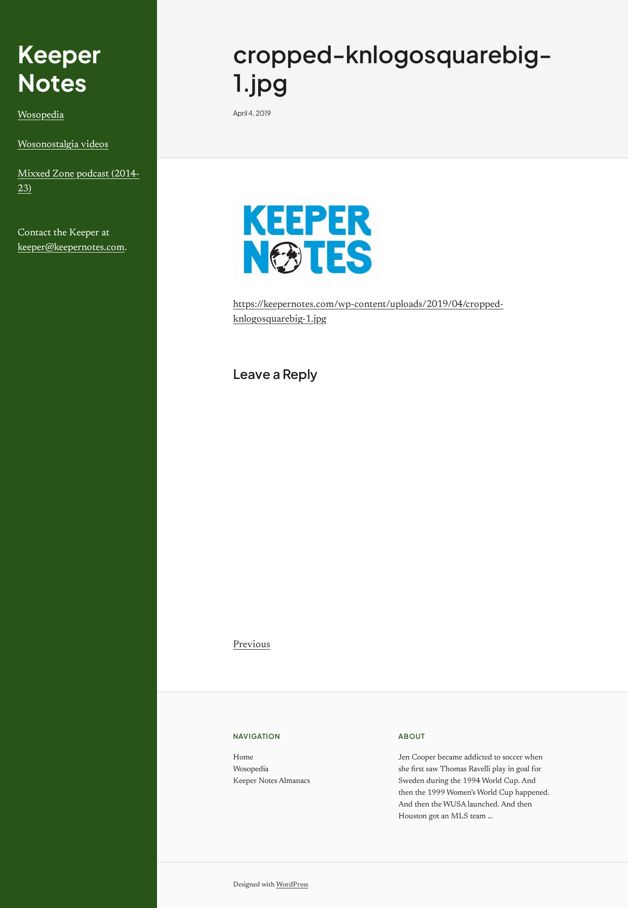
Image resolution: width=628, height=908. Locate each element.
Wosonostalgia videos (63, 145)
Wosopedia (41, 115)
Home (243, 757)
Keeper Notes (59, 68)
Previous (251, 645)
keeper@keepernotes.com (71, 247)
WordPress (292, 885)
